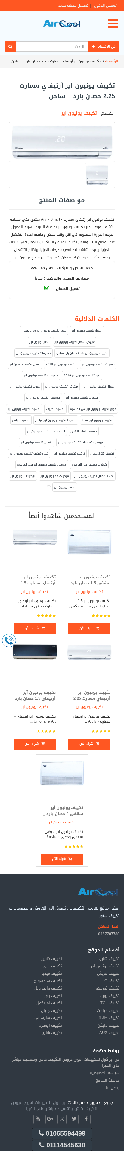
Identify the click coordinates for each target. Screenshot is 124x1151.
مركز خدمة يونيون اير (55, 476)
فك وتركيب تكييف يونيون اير (29, 453)
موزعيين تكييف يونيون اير (43, 398)
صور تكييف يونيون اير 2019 (82, 375)
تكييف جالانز (108, 1018)
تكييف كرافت (108, 1010)
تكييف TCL (109, 1003)
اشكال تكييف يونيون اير (37, 442)
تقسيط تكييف (55, 409)
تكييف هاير (52, 1032)
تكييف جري (52, 966)
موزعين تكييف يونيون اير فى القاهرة (42, 465)
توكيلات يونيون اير (23, 476)
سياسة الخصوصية (104, 1072)
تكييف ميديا (52, 973)
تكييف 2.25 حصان (102, 453)
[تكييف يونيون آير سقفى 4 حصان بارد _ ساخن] (62, 779)
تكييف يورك (109, 995)
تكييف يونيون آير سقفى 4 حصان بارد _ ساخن (63, 813)
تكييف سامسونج (48, 981)
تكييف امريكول (49, 1003)
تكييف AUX (109, 1032)
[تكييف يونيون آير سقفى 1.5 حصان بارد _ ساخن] (89, 549)
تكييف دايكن (108, 1025)
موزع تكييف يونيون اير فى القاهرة (93, 409)
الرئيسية (111, 61)
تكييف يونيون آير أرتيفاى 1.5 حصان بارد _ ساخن (35, 698)
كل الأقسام (107, 46)
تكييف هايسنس (48, 1018)
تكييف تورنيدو (107, 988)
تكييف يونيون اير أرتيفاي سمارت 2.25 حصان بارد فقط (91, 698)
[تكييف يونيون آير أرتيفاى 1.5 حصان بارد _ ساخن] (34, 664)
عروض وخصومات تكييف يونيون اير (81, 442)
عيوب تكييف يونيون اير (24, 386)
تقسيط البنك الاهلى (83, 431)
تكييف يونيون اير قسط (97, 420)
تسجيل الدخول (105, 5)
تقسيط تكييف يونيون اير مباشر (55, 420)
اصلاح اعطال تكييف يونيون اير (94, 476)
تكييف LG (110, 981)
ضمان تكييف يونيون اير (25, 364)
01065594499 (64, 1133)
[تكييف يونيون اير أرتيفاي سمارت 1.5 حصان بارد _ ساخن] (34, 549)
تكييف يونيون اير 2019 (61, 364)
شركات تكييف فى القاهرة (89, 465)
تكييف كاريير (51, 958)
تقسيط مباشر (21, 420)
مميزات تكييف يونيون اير (98, 364)
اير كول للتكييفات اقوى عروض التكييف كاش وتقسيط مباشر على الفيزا (54, 1105)
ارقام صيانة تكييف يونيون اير (46, 431)
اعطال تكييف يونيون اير (99, 386)
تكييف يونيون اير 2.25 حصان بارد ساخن (82, 353)
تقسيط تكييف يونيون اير (24, 409)
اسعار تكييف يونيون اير (87, 331)
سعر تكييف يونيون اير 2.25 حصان (44, 331)
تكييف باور (53, 995)
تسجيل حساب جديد (73, 5)
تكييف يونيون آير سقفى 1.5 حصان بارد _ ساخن (90, 583)
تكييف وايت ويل (48, 988)
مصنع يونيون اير (64, 487)
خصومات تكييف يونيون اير (33, 353)
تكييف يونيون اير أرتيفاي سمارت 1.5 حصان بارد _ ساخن (38, 583)
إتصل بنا (112, 1087)
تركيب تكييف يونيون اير (69, 453)
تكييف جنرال (51, 1010)
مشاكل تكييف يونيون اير (61, 386)
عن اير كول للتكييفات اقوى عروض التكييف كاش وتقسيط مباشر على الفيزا (65, 1062)
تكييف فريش (108, 973)
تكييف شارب (109, 958)
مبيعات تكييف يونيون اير (82, 398)
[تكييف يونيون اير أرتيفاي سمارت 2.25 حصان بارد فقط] (89, 664)
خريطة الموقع (107, 1080)
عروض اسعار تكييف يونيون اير (75, 342)
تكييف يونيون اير (79, 113)
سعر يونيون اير (39, 342)
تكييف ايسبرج (50, 1025)
